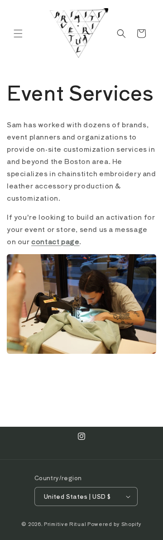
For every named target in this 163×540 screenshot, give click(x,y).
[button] (18, 33)
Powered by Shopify (114, 523)
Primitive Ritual (65, 523)
